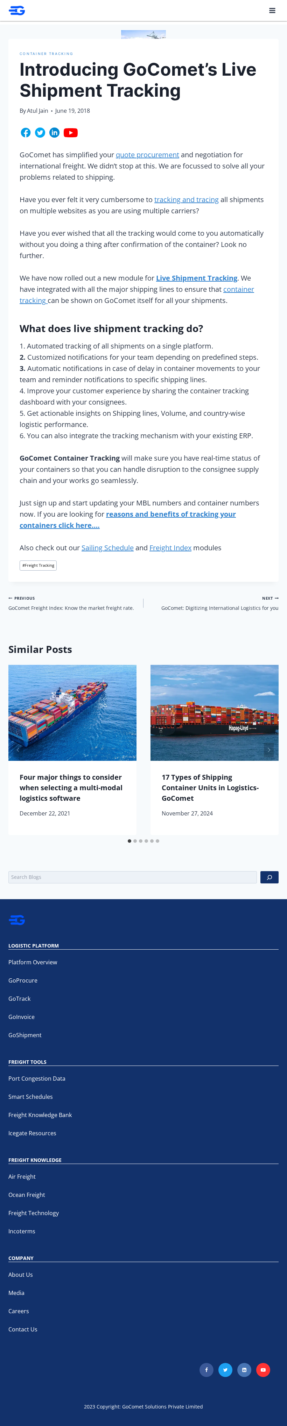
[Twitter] (225, 1370)
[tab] (129, 841)
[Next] (269, 750)
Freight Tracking (38, 565)
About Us (20, 1275)
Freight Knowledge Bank (40, 1115)
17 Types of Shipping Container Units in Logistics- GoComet (210, 787)
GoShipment (25, 1035)
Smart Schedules (30, 1097)
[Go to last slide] (18, 750)
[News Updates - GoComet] (16, 10)
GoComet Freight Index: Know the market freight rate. (71, 603)
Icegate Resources (32, 1133)
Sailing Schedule (108, 547)
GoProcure (22, 980)
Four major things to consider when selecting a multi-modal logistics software (71, 787)
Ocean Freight (26, 1195)
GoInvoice (21, 1017)
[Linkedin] (244, 1370)
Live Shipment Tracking (196, 278)
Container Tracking (46, 53)
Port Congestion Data (36, 1078)
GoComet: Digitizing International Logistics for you (220, 603)
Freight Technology (33, 1213)
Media (16, 1293)
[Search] (269, 877)
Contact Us (22, 1329)
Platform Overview (32, 962)
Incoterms (21, 1231)
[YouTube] (263, 1370)
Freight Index (170, 547)
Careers (18, 1311)
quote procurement (147, 154)
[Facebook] (207, 1370)
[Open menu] (272, 10)
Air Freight (22, 1176)
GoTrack (19, 999)
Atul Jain (37, 111)
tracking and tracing (186, 199)
